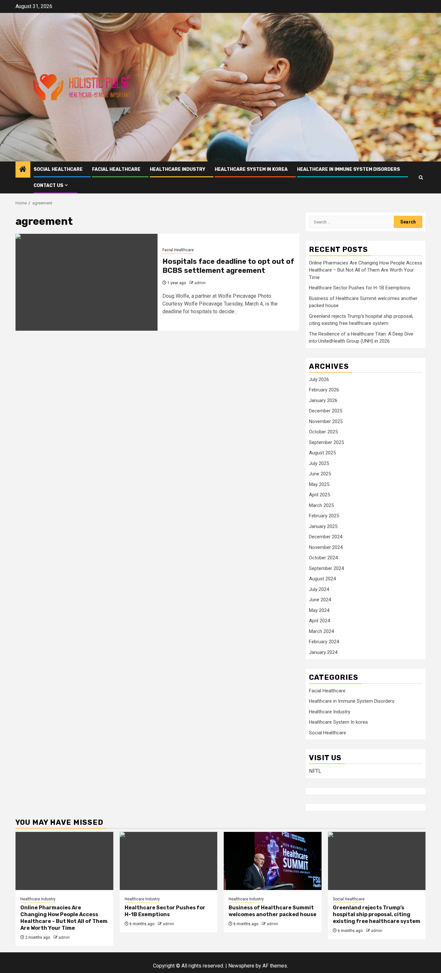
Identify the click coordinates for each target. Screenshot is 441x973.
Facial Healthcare (116, 169)
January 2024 (323, 652)
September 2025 (326, 442)
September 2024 (326, 568)
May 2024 (319, 610)
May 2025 (319, 484)
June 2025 (320, 474)
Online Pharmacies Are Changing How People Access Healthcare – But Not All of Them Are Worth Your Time (365, 270)
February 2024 (324, 642)
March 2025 (321, 505)
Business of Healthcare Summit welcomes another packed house (272, 911)
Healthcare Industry (177, 169)
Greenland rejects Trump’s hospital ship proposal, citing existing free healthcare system (376, 914)
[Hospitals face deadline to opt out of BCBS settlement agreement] (86, 282)
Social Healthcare (58, 169)
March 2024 (321, 631)
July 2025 (319, 463)
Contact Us (48, 185)
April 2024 (319, 621)
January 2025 (323, 526)
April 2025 (319, 495)
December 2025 (325, 411)
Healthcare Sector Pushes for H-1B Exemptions (359, 288)
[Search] (421, 177)
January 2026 (323, 400)
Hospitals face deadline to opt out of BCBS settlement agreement (228, 266)
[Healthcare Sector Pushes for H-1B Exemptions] (169, 861)
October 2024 (323, 558)
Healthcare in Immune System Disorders (348, 169)
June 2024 (320, 600)
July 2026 (319, 379)
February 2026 (324, 390)
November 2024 (326, 547)
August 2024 (322, 579)
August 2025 (322, 453)
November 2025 (326, 421)
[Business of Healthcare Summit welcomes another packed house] (273, 861)
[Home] (22, 169)
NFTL (315, 771)
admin (200, 283)
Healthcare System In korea (251, 169)
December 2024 (325, 537)
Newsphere (241, 966)
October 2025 (323, 432)
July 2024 (319, 589)
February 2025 (324, 516)
